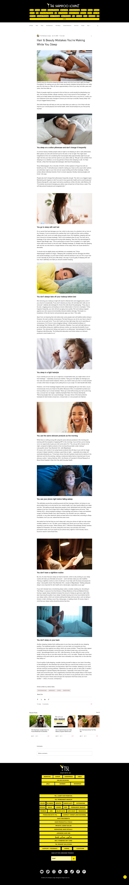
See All (98, 712)
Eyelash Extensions (67, 25)
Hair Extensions (49, 25)
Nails (37, 25)
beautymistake (66, 690)
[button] (97, 25)
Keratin (82, 25)
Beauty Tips (40, 694)
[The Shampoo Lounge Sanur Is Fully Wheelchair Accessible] (40, 721)
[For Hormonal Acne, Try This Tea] (89, 721)
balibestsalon (52, 690)
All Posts (31, 25)
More (88, 25)
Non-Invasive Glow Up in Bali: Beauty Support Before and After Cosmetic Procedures (64, 730)
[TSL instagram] (54, 872)
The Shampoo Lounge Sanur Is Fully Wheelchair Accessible (40, 730)
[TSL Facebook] (78, 872)
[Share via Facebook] (37, 699)
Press (42, 25)
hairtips (59, 690)
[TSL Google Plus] (66, 872)
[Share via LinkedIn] (45, 699)
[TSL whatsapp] (48, 872)
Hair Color (76, 25)
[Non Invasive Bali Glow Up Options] (64, 721)
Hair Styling (58, 25)
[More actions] (91, 36)
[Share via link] (48, 699)
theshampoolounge (42, 690)
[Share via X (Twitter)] (41, 699)
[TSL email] (42, 872)
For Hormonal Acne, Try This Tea (88, 730)
